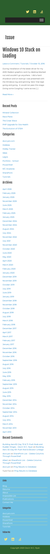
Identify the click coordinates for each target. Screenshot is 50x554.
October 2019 (8, 285)
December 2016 (10, 348)
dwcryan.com (9, 141)
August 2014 (8, 416)
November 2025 (10, 201)
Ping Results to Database (25, 467)
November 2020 (10, 245)
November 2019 (10, 281)
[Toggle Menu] (41, 20)
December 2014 (10, 400)
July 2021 (7, 241)
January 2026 (8, 197)
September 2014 (10, 412)
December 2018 (10, 301)
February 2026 (9, 193)
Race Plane (7, 117)
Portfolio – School (11, 161)
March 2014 (8, 424)
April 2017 (7, 332)
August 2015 (8, 388)
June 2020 (7, 253)
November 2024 (10, 225)
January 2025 (8, 217)
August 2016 (8, 364)
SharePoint (8, 173)
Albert (5, 460)
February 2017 (9, 340)
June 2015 (7, 392)
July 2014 (7, 420)
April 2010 (7, 432)
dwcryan (6, 454)
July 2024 (7, 233)
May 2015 (7, 396)
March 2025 (8, 209)
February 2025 (9, 213)
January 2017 (8, 344)
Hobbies (6, 145)
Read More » (8, 94)
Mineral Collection (11, 113)
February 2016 (9, 380)
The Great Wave (10, 121)
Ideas (5, 153)
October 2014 (8, 408)
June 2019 (7, 293)
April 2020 (7, 261)
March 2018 (8, 320)
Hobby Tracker (9, 149)
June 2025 (7, 205)
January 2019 (8, 297)
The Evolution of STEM (13, 129)
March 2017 (8, 336)
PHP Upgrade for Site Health (15, 125)
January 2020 (8, 273)
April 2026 (7, 189)
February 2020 (9, 269)
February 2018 (9, 325)
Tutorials (24, 64)
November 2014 (10, 404)
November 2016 (10, 352)
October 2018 (8, 308)
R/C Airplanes (9, 169)
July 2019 (7, 289)
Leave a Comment (11, 64)
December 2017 (9, 328)
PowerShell (8, 165)
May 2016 (7, 376)
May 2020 (7, 257)
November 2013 (9, 428)
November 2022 (10, 237)
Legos (5, 157)
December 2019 (10, 277)
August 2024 (8, 229)
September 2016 (10, 360)
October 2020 (9, 249)
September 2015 (10, 384)
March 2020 (8, 265)
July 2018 (7, 316)
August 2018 (8, 312)
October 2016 (8, 356)
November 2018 (10, 305)
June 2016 (7, 372)
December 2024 (10, 221)
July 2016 (7, 368)
